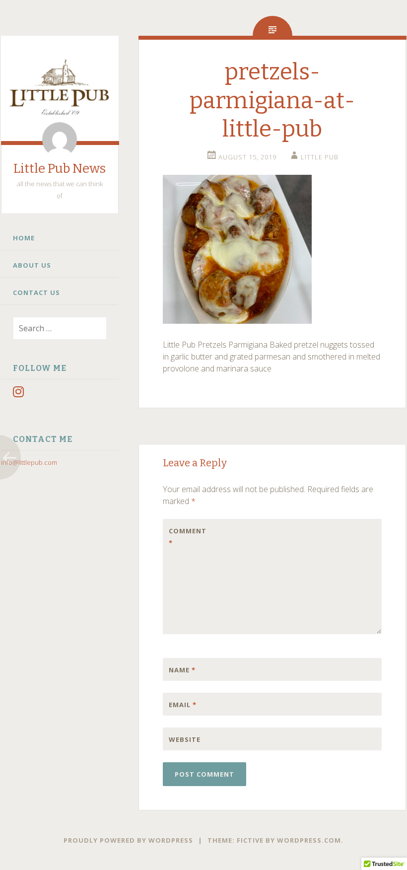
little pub (320, 156)
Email (183, 704)
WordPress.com (309, 840)
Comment (187, 536)
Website (185, 739)
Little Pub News (59, 168)
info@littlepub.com (29, 462)
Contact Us (36, 292)
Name (182, 669)
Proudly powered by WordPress (128, 840)
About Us (32, 265)
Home (24, 237)
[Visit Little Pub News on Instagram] (18, 393)
